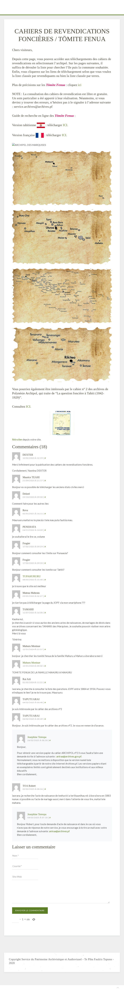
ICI (65, 125)
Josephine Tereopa (36, 737)
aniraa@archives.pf (59, 831)
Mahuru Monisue (31, 662)
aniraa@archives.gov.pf (68, 756)
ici (79, 85)
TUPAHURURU (32, 576)
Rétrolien (17, 439)
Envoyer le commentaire (30, 910)
